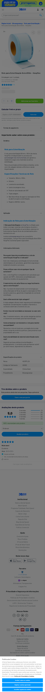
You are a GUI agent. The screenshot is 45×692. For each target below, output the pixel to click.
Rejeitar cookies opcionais (22, 685)
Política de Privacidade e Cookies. (24, 676)
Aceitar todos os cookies (22, 680)
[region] (22, 674)
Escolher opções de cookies (22, 689)
